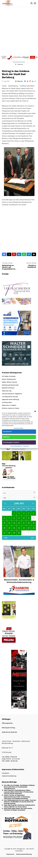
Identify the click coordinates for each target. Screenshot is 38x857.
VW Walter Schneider (9, 376)
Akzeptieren (7, 431)
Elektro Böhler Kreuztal (9, 382)
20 (4, 528)
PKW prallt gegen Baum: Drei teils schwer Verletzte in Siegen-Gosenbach (18, 809)
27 (4, 533)
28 (9, 533)
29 (14, 533)
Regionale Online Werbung (10, 399)
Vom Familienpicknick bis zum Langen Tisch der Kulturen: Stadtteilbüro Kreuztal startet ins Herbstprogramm (20, 801)
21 (9, 528)
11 (28, 518)
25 (28, 528)
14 (9, 523)
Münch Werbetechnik (9, 379)
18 (28, 523)
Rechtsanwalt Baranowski (10, 385)
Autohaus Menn (7, 402)
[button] (35, 411)
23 (19, 528)
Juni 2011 (19, 503)
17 (23, 523)
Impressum (26, 446)
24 (24, 528)
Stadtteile (20, 64)
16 (19, 523)
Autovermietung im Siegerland (12, 393)
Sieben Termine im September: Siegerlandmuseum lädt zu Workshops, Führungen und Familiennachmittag (17, 796)
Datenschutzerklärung (16, 446)
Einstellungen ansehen (11, 442)
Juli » (32, 538)
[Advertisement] (19, 30)
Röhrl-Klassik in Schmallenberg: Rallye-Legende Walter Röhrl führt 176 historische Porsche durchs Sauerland (18, 791)
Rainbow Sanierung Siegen (10, 408)
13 (4, 523)
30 (19, 533)
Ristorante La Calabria (9, 405)
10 (24, 518)
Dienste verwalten (18, 428)
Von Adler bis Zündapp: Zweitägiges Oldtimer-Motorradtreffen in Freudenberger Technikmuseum (19, 786)
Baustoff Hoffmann (8, 388)
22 (14, 528)
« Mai (5, 538)
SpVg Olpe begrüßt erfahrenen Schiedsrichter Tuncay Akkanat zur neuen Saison (19, 806)
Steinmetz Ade (6, 391)
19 (33, 523)
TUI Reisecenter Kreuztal (10, 396)
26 (33, 528)
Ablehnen (6, 437)
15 (14, 523)
